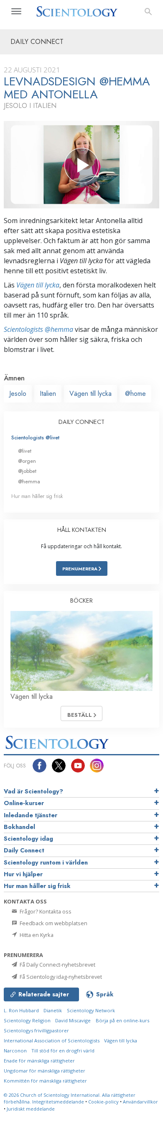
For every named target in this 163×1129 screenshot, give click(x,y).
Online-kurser (24, 803)
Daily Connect (24, 850)
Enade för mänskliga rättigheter (39, 1060)
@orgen (27, 461)
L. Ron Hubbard (21, 1010)
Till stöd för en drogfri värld (62, 1050)
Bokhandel (19, 827)
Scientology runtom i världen (46, 862)
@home (135, 393)
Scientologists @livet (35, 437)
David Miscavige (73, 1020)
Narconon (15, 1050)
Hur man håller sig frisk (37, 496)
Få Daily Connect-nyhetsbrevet (56, 964)
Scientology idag (28, 838)
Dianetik (52, 1010)
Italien (48, 393)
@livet (24, 451)
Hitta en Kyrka (35, 935)
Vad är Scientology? (33, 791)
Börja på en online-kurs (122, 1020)
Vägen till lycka (37, 285)
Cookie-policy (103, 1101)
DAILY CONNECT (81, 422)
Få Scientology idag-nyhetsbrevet (60, 976)
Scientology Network (91, 1010)
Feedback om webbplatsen (52, 923)
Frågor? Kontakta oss (44, 911)
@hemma (29, 481)
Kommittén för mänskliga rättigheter (45, 1081)
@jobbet (27, 471)
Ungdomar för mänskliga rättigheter (44, 1070)
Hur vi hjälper (23, 874)
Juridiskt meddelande (31, 1109)
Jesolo (17, 393)
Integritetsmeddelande (58, 1101)
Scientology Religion (27, 1020)
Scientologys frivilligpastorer (36, 1030)
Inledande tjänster (30, 815)
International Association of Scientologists (51, 1040)
